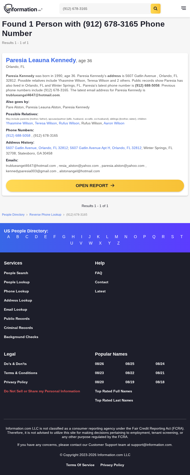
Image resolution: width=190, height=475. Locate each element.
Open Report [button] (92, 185)
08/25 (129, 364)
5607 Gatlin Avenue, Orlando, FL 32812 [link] (37, 148)
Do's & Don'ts (15, 364)
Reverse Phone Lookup (45, 214)
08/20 (99, 382)
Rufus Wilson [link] (69, 123)
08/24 (160, 364)
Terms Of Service (80, 465)
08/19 (129, 382)
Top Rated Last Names (114, 400)
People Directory (13, 214)
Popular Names (111, 354)
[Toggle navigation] (184, 9)
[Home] (23, 9)
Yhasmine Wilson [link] (19, 123)
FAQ (98, 273)
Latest (100, 291)
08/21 (160, 373)
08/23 (99, 373)
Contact (101, 282)
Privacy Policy (16, 382)
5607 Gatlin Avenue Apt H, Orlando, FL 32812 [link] (106, 148)
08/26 (99, 364)
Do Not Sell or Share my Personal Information (42, 391)
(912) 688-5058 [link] (18, 135)
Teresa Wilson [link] (46, 123)
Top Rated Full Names (113, 391)
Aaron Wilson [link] (114, 123)
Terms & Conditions (20, 373)
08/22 (129, 373)
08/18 (160, 382)
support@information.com (151, 445)
